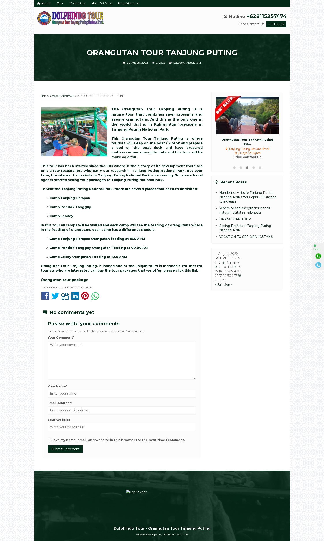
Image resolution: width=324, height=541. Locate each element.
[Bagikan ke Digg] (65, 298)
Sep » (228, 285)
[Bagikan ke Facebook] (45, 298)
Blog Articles (127, 3)
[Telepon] (318, 265)
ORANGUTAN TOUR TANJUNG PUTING (162, 52)
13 (234, 267)
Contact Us (77, 3)
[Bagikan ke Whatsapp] (95, 298)
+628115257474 (267, 16)
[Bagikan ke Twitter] (55, 298)
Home (45, 3)
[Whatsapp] (318, 256)
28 (239, 276)
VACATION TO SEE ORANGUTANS (246, 237)
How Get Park (101, 3)
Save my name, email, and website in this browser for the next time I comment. (118, 440)
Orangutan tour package (64, 280)
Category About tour (187, 62)
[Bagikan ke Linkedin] (75, 298)
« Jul (218, 285)
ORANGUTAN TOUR (235, 219)
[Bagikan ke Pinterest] (84, 298)
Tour (60, 3)
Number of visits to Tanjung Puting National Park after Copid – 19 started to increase (247, 197)
